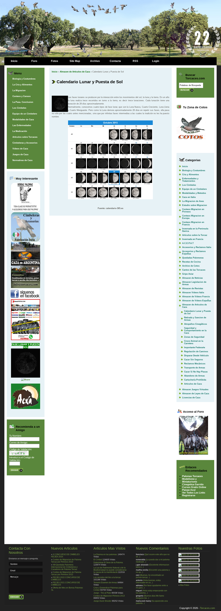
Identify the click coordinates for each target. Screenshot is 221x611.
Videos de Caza (20, 148)
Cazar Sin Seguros (193, 359)
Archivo (95, 61)
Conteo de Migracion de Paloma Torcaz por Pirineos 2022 (66, 573)
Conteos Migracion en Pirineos (193, 210)
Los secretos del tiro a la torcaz (107, 577)
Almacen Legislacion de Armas (194, 283)
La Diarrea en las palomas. (105, 554)
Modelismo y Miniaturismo (189, 480)
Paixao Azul (188, 489)
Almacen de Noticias (192, 278)
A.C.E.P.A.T (188, 243)
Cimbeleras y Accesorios (24, 143)
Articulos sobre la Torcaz (194, 235)
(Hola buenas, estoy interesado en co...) (148, 581)
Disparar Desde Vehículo (196, 355)
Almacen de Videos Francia (196, 296)
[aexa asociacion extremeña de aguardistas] (25, 408)
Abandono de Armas (194, 376)
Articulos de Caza (193, 384)
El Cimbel (98, 559)
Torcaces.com (207, 608)
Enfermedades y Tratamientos (190, 179)
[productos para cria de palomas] (25, 211)
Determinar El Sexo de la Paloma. (108, 562)
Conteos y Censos (21, 96)
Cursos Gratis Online (194, 487)
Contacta (115, 61)
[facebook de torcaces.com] (24, 298)
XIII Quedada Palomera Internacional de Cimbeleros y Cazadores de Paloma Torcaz (64, 567)
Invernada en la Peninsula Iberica (195, 229)
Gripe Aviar (187, 274)
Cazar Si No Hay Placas (196, 371)
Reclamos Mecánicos (194, 363)
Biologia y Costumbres (23, 79)
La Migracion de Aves (193, 201)
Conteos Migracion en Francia (193, 223)
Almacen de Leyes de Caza (195, 393)
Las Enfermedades (21, 125)
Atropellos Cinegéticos (195, 324)
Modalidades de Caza (23, 119)
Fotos (54, 61)
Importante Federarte (194, 347)
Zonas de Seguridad (194, 337)
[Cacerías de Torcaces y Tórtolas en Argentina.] (25, 287)
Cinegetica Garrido (193, 484)
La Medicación (19, 131)
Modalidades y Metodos (194, 193)
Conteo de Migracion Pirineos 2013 (109, 596)
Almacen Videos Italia (193, 292)
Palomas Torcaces (192, 476)
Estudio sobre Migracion (194, 205)
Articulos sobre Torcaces (24, 137)
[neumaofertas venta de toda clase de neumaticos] (25, 339)
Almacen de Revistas (192, 288)
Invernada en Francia (192, 239)
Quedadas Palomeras (193, 258)
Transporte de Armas (194, 367)
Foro (34, 61)
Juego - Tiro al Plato (102, 593)
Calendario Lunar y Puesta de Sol (197, 312)
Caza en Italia (189, 197)
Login (155, 61)
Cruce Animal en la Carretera (193, 342)
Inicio (14, 61)
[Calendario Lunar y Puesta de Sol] (25, 376)
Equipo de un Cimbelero (24, 114)
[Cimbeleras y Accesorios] (25, 240)
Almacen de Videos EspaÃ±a (196, 300)
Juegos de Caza (20, 154)
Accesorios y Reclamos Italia (196, 247)
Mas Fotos (184, 585)
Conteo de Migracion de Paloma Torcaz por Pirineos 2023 (66, 560)
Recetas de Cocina (191, 262)
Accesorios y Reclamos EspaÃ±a (194, 252)
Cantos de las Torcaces (193, 270)
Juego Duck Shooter (102, 601)
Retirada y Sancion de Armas (195, 318)
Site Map (75, 61)
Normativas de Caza (22, 160)
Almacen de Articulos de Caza (75, 71)
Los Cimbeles (19, 108)
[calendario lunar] (110, 198)
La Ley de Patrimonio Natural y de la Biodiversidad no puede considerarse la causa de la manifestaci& (110, 570)
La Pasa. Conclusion (22, 102)
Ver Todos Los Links (193, 492)
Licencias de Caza (191, 397)
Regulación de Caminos (196, 351)
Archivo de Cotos (190, 266)
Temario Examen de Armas (105, 582)
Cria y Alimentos (190, 174)
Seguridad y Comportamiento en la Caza (195, 330)
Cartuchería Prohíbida (195, 380)
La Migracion (19, 90)
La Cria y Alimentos (22, 84)
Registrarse (188, 495)
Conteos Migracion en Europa (193, 216)
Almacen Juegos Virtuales (195, 389)
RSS (135, 61)
